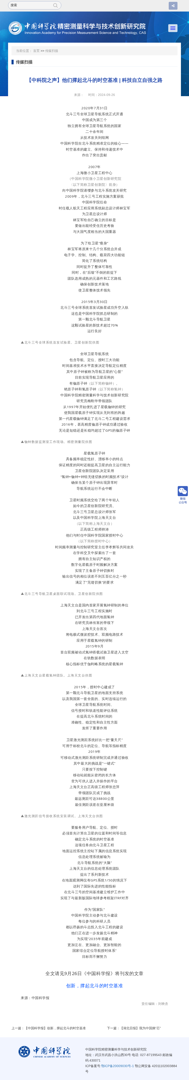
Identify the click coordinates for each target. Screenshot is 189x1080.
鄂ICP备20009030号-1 (117, 1066)
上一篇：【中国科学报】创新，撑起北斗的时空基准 (49, 1028)
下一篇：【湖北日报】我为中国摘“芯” (134, 1028)
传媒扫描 (51, 51)
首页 (36, 51)
